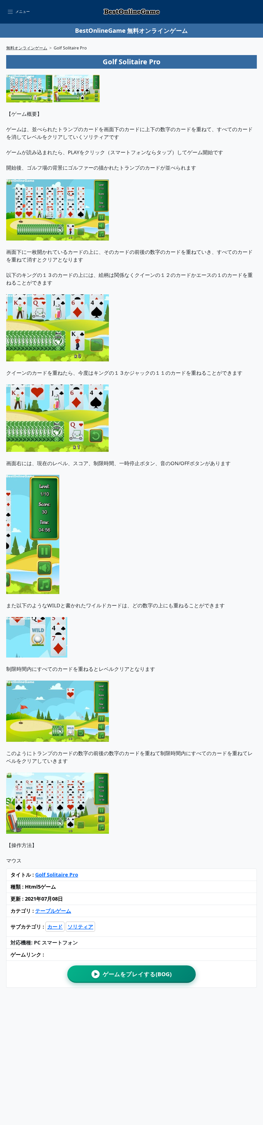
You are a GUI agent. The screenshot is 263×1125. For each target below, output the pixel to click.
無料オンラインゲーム (26, 48)
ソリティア (80, 926)
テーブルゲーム (53, 910)
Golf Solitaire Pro (56, 874)
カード (55, 926)
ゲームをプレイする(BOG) (133, 974)
